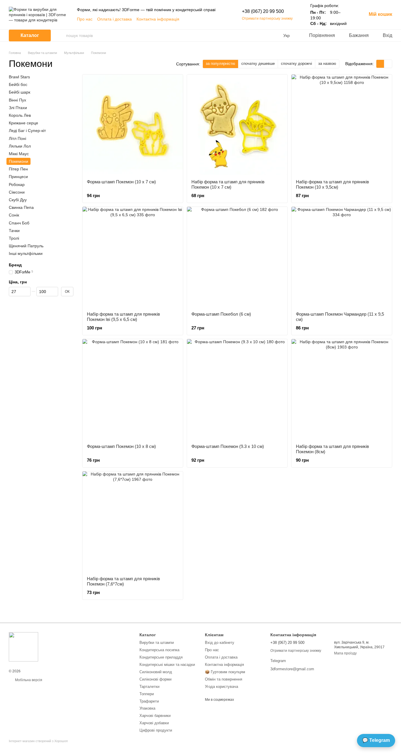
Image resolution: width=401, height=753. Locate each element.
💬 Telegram (376, 740)
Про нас (84, 19)
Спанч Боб (19, 222)
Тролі (14, 238)
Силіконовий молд (155, 672)
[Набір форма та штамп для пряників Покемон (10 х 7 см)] (237, 125)
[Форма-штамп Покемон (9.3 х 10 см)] (237, 389)
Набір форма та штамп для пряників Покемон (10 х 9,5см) (332, 184)
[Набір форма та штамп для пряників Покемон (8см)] (342, 389)
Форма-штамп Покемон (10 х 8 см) (121, 446)
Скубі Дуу (18, 199)
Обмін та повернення (223, 679)
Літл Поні (17, 138)
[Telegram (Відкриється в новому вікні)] (209, 19)
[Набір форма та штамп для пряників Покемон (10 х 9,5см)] (342, 125)
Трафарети (149, 701)
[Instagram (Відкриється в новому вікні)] (195, 19)
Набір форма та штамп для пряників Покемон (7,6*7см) (123, 581)
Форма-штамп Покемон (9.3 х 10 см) (227, 446)
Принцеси (18, 176)
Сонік (14, 215)
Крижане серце (23, 123)
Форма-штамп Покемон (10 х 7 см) (121, 181)
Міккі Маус (19, 153)
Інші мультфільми (26, 253)
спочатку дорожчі (296, 63)
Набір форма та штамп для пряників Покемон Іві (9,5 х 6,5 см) (123, 317)
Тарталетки (149, 686)
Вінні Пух (17, 99)
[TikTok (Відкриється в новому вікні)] (202, 19)
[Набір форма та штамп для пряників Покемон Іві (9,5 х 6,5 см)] (132, 257)
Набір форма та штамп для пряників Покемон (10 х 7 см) (227, 184)
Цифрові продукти (155, 730)
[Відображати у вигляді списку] (388, 64)
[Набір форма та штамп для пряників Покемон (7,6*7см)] (132, 521)
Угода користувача (221, 686)
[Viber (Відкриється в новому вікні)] (216, 19)
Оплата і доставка (114, 19)
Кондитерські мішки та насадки (167, 664)
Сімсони (17, 192)
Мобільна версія (28, 680)
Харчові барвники (155, 715)
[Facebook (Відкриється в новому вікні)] (188, 19)
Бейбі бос (18, 84)
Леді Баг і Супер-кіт (27, 130)
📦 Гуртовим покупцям (225, 672)
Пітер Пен (18, 169)
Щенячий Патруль (26, 245)
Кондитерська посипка (159, 650)
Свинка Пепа (21, 207)
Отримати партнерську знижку (267, 18)
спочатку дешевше (258, 63)
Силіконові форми (155, 679)
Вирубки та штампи (156, 642)
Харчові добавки (154, 723)
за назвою (327, 63)
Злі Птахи (18, 107)
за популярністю (220, 63)
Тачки (14, 230)
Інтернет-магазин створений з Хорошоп (38, 741)
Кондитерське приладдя (161, 657)
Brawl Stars (19, 77)
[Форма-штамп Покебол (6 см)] (237, 257)
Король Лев (20, 115)
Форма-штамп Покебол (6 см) (221, 314)
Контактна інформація (158, 19)
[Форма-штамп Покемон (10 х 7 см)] (132, 125)
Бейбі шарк (19, 92)
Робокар (17, 184)
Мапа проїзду (345, 653)
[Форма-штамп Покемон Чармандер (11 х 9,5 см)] (342, 257)
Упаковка (147, 708)
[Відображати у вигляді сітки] (380, 64)
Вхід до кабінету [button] (219, 642)
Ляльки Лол (20, 145)
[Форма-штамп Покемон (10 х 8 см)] (132, 389)
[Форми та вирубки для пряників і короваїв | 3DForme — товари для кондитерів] (23, 646)
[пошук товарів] (61, 35)
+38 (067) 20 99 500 (263, 11)
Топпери (146, 694)
